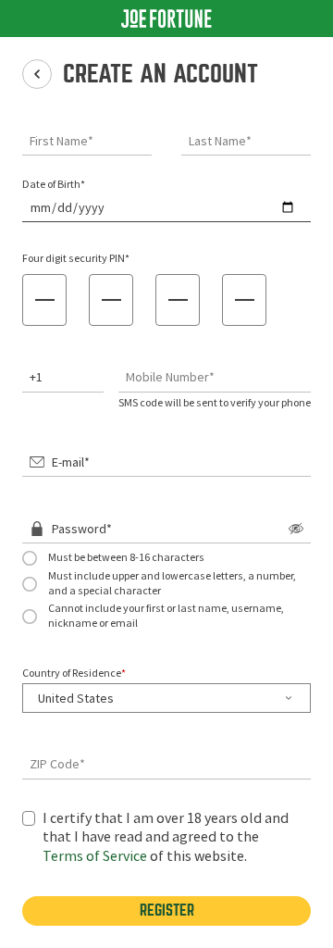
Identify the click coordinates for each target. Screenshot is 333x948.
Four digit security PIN (76, 259)
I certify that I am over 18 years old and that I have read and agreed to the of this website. (166, 838)
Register (167, 910)
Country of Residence (74, 673)
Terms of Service (95, 856)
